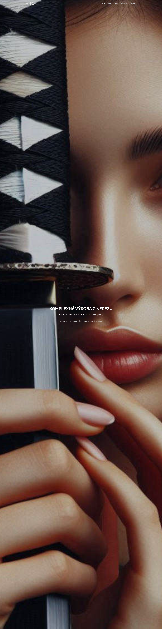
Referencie (124, 3)
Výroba (116, 3)
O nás (109, 3)
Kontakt (133, 3)
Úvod (103, 3)
